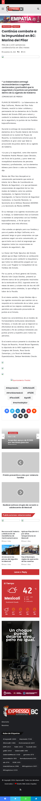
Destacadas (7, 26)
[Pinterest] (28, 411)
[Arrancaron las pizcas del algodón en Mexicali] (11, 550)
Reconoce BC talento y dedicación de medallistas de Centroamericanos (10, 534)
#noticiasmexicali (15, 393)
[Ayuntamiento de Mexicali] (20, 19)
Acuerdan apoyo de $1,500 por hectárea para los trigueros (20, 441)
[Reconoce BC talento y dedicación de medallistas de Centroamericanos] (11, 524)
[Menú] (3, 9)
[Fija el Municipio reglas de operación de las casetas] (30, 550)
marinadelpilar (20, 403)
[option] (20, 436)
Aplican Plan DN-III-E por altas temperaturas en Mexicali (29, 534)
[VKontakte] (15, 416)
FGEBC (31, 393)
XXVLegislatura (10, 770)
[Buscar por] (38, 9)
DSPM (7, 747)
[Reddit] (34, 411)
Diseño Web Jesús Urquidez (27, 784)
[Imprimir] (26, 416)
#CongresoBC (9, 739)
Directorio (5, 722)
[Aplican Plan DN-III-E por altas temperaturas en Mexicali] (30, 524)
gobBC (28, 398)
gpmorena (28, 754)
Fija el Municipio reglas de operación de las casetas (29, 559)
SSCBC (16, 762)
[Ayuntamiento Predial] (20, 380)
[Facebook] (7, 411)
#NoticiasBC (29, 388)
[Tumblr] (23, 411)
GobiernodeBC (21, 751)
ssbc (6, 762)
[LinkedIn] (17, 411)
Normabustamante (28, 758)
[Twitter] (12, 411)
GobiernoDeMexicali (11, 754)
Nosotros (5, 725)
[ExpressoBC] (15, 9)
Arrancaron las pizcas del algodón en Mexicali (10, 559)
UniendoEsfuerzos (11, 766)
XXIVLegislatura (29, 766)
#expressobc (12, 388)
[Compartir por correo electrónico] (20, 416)
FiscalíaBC (15, 398)
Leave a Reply (20, 572)
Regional (16, 26)
